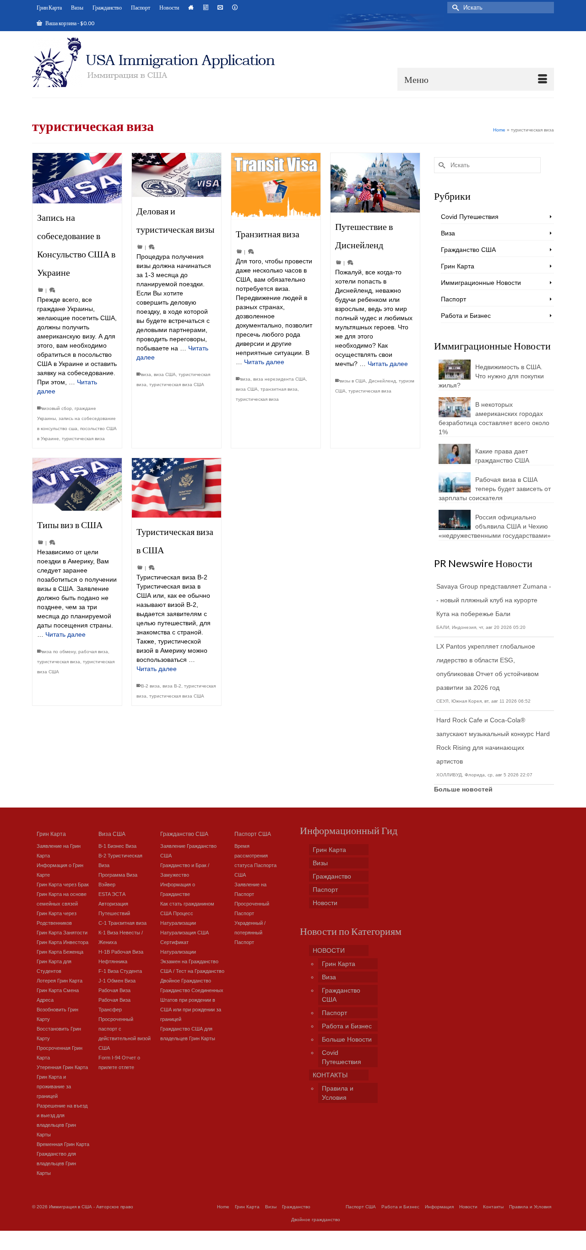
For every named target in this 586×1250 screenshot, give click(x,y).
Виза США (111, 833)
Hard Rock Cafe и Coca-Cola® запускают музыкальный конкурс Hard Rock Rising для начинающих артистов (493, 740)
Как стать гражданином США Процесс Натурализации (187, 913)
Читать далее (264, 362)
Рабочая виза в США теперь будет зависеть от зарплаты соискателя (495, 489)
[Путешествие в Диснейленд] (375, 183)
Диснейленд (382, 380)
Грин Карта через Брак (63, 884)
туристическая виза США (176, 384)
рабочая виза (93, 651)
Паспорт (453, 299)
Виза (448, 233)
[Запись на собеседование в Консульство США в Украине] (77, 178)
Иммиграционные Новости (481, 282)
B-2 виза (150, 685)
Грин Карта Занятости (62, 932)
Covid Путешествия (470, 216)
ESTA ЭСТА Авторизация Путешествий (114, 903)
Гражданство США (468, 249)
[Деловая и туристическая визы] (176, 175)
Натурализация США (184, 932)
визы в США (353, 380)
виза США (165, 374)
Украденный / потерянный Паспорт (250, 932)
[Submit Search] (454, 7)
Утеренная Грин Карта (62, 1067)
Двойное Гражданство (185, 980)
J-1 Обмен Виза (117, 980)
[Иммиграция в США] (159, 62)
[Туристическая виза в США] (176, 488)
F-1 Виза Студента (120, 971)
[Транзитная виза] (275, 186)
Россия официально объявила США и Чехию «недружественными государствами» (495, 526)
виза (146, 374)
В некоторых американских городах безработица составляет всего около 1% (494, 418)
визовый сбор (57, 408)
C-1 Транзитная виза (122, 923)
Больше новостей (463, 789)
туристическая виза (83, 438)
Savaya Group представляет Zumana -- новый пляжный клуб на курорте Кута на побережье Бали (493, 600)
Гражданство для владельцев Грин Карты (56, 1163)
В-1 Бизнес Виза (117, 846)
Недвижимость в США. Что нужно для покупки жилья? (491, 376)
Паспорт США (252, 833)
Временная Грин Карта (63, 1144)
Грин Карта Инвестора (62, 942)
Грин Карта (457, 266)
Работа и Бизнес (466, 315)
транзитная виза (279, 389)
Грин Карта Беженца (60, 952)
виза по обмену (59, 651)
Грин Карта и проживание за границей (54, 1086)
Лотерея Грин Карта (59, 980)
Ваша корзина (69, 23)
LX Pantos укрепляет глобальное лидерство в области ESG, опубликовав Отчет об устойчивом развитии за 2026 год (487, 667)
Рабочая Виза (114, 990)
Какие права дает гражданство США (502, 456)
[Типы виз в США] (77, 484)
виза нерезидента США (279, 379)
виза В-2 (172, 685)
